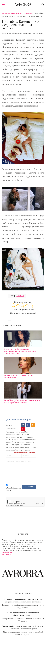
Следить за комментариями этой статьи (13, 488)
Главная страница (11, 13)
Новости (27, 13)
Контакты (7, 552)
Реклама (6, 554)
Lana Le (20, 295)
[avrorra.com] (23, 4)
